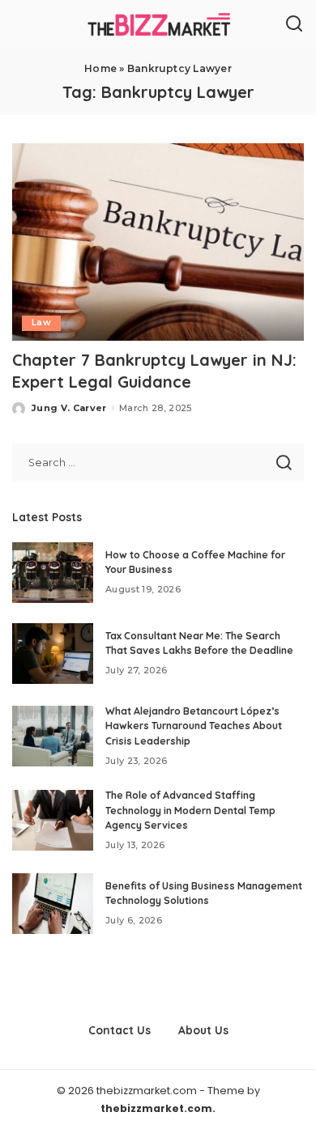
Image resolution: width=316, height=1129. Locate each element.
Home (100, 68)
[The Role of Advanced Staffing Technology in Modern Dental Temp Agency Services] (52, 820)
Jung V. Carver (69, 408)
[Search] (294, 24)
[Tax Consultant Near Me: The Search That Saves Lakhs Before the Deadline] (52, 653)
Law (41, 322)
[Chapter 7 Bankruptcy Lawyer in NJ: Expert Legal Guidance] (158, 241)
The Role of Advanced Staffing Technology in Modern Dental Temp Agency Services (190, 810)
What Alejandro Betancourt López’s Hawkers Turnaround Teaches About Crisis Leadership (193, 726)
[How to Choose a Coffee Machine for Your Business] (52, 572)
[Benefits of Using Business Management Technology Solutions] (52, 903)
